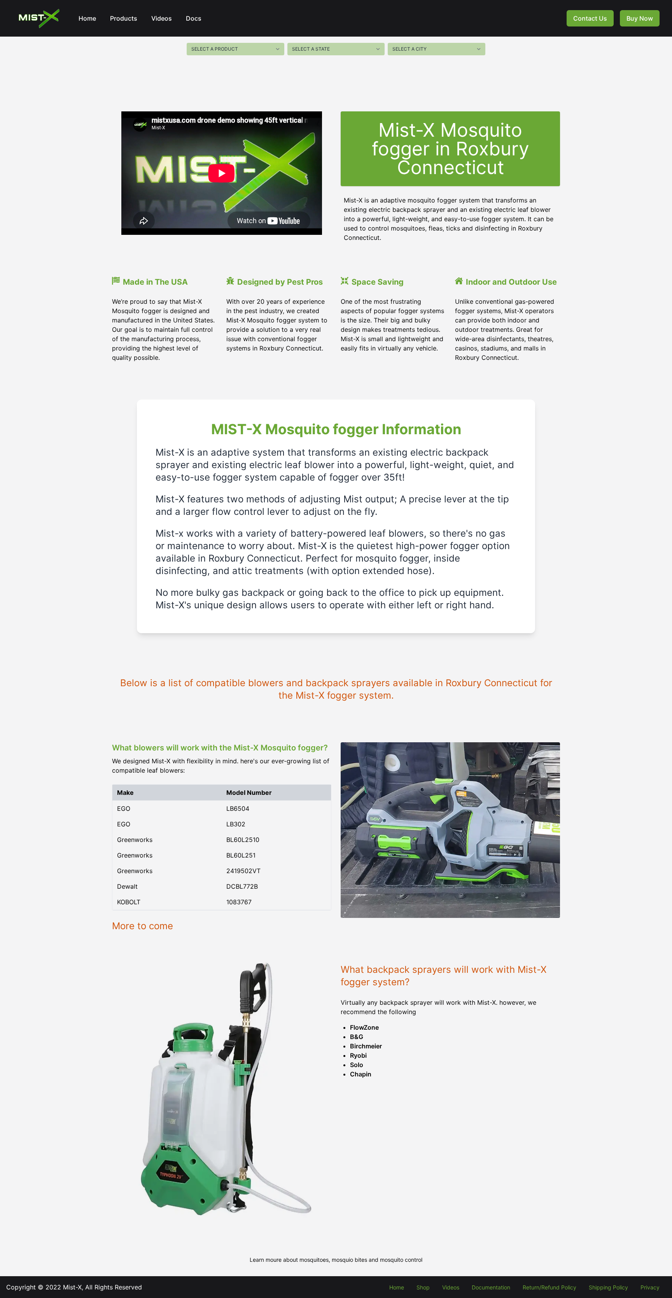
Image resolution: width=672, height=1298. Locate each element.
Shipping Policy (608, 1287)
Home (87, 18)
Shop (423, 1287)
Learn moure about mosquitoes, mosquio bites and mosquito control (336, 1259)
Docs (193, 18)
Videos (161, 18)
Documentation (491, 1287)
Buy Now (639, 18)
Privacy (650, 1287)
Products (123, 18)
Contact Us (590, 18)
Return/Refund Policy (549, 1287)
